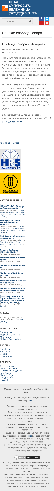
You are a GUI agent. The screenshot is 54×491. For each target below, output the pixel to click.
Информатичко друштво (26, 49)
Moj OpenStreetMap (10, 334)
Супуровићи (6, 377)
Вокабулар (5, 373)
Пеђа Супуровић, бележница (20, 5)
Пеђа (22, 211)
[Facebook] (41, 19)
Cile (1, 242)
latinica (15, 143)
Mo (19, 230)
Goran (9, 244)
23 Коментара (10, 53)
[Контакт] (47, 23)
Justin (8, 228)
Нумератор (6, 356)
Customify (32, 400)
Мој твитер (6, 337)
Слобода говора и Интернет (23, 44)
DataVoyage (6, 332)
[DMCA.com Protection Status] (27, 459)
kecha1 (2, 244)
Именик (4, 353)
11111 (21, 226)
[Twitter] (47, 19)
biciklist (2, 213)
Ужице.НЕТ (6, 380)
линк (30, 436)
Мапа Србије (6, 375)
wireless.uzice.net (8, 368)
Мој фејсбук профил (10, 339)
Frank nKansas (17, 228)
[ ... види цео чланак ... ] (14, 121)
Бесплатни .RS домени (11, 370)
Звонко (2, 306)
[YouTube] (41, 23)
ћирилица (5, 143)
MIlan (12, 242)
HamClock (5, 351)
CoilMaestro (6, 349)
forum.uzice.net (7, 366)
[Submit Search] (30, 21)
